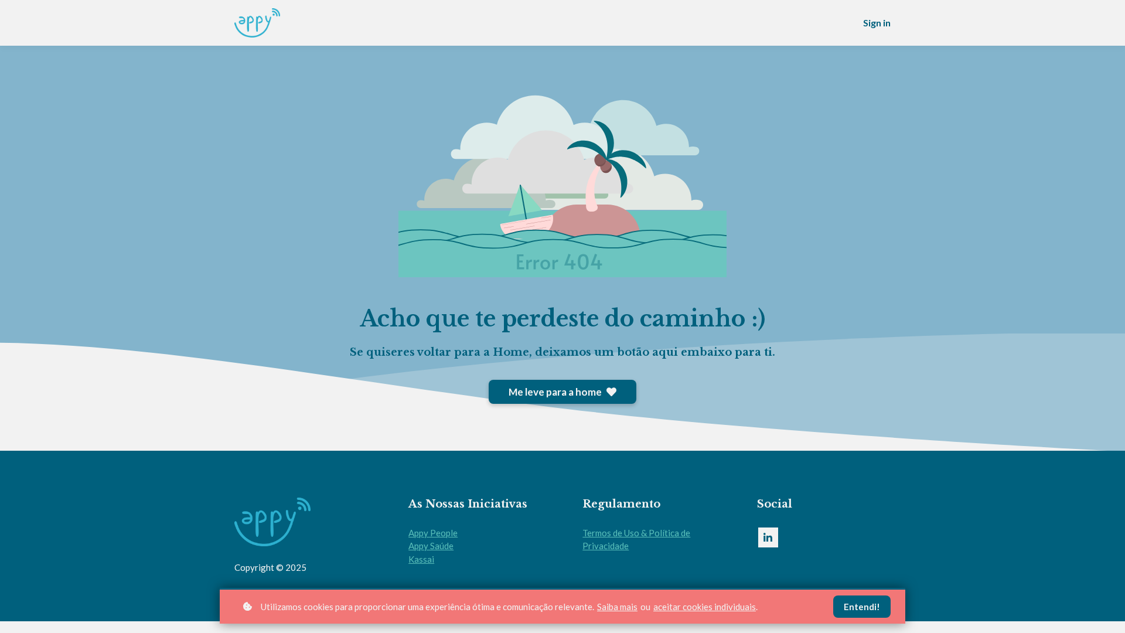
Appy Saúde (431, 545)
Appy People (433, 533)
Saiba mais (617, 606)
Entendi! (862, 606)
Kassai (421, 559)
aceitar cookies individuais (704, 606)
